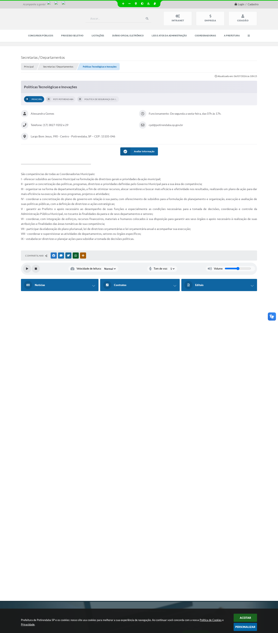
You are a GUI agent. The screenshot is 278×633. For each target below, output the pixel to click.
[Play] (27, 269)
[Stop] (36, 269)
